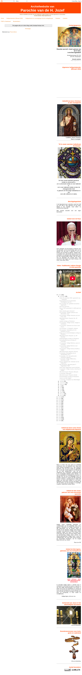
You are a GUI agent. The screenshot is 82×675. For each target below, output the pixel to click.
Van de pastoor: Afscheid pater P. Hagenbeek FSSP (67, 365)
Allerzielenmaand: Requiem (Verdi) (68, 375)
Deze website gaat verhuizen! (66, 311)
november (62, 296)
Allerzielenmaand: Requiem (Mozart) (68, 371)
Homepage (28, 28)
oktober (62, 381)
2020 (59, 403)
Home (2, 18)
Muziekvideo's (16, 21)
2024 (59, 397)
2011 (59, 417)
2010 (59, 419)
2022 (59, 400)
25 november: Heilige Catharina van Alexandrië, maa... (68, 313)
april (61, 390)
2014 (59, 412)
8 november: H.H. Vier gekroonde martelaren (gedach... (68, 356)
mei (61, 389)
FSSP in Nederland (6, 21)
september (63, 382)
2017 (59, 408)
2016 (59, 409)
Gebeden (57, 18)
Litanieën (65, 18)
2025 (59, 294)
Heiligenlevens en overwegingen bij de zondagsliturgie (39, 18)
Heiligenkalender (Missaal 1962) (14, 18)
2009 (59, 420)
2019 (59, 404)
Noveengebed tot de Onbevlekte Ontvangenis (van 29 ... (67, 301)
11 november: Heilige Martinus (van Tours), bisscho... (68, 346)
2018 (59, 406)
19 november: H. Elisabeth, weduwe (68, 328)
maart (61, 392)
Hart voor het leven (64, 306)
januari (62, 395)
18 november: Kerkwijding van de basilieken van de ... (67, 330)
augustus (62, 384)
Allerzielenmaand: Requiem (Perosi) (68, 351)
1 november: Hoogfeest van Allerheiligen (69, 379)
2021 (59, 401)
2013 (59, 414)
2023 (59, 398)
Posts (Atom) (13, 32)
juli (60, 386)
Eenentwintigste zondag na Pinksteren (69, 376)
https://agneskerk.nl (76, 60)
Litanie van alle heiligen (65, 378)
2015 (59, 411)
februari (62, 393)
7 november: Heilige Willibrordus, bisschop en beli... (67, 359)
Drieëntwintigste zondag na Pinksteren (69, 338)
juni (61, 387)
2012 (59, 416)
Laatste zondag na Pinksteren (67, 321)
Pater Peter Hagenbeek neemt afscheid (69, 367)
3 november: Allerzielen (65, 373)
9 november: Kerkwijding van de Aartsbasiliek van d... (67, 353)
